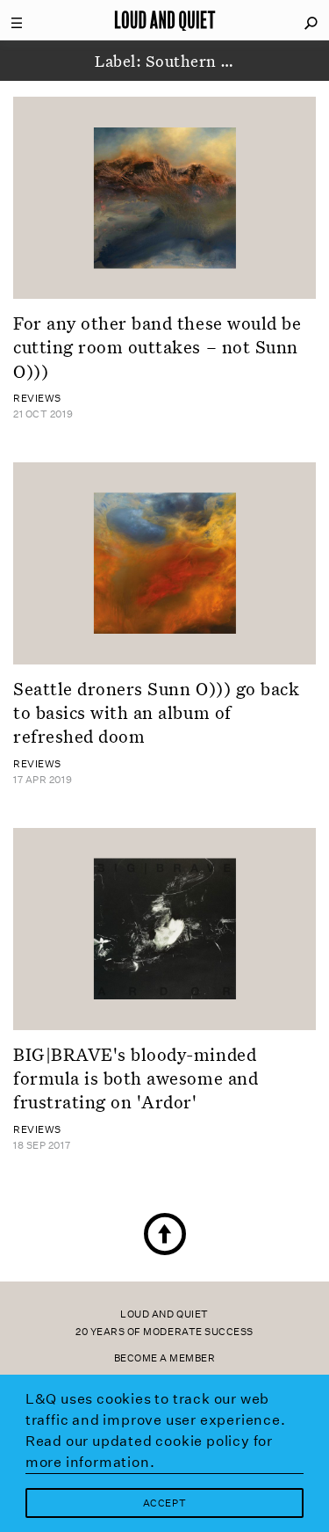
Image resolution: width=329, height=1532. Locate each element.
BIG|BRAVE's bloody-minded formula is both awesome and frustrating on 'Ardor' (135, 1078)
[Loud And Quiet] (164, 20)
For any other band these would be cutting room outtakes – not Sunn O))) (157, 346)
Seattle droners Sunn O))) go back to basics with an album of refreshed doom (156, 712)
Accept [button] (164, 1503)
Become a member (165, 1358)
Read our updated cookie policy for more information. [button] (149, 1451)
